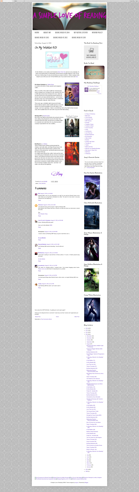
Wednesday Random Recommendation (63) (92, 371)
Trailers (87, 145)
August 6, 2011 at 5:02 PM (51, 275)
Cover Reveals (88, 117)
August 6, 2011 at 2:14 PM (51, 265)
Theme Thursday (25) (92, 413)
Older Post (76, 316)
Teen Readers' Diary (43, 213)
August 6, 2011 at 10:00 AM (51, 231)
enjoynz (76, 482)
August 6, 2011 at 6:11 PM (48, 283)
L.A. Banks (44, 144)
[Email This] (51, 181)
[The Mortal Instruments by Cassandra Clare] (45, 479)
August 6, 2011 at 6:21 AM (49, 204)
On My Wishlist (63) (91, 433)
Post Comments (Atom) (46, 319)
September (89, 341)
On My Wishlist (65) (91, 389)
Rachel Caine (46, 115)
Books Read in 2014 (62, 32)
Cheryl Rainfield (90, 167)
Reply (39, 200)
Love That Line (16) (91, 364)
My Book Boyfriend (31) (92, 395)
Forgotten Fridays (89, 124)
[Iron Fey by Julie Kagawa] (76, 477)
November (89, 337)
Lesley (39, 283)
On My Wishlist (41, 259)
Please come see (42, 268)
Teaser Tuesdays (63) (92, 447)
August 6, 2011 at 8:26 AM (57, 220)
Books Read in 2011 (79, 37)
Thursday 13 (88, 143)
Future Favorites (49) (91, 441)
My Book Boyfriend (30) (92, 417)
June (88, 457)
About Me (47, 32)
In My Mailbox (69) (91, 405)
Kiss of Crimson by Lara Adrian (94, 422)
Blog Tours (87, 115)
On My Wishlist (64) (91, 407)
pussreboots (41, 265)
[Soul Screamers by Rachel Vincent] (43, 477)
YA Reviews (88, 153)
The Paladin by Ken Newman (93, 378)
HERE (50, 225)
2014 (87, 328)
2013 (87, 330)
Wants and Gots (89, 146)
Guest (86, 129)
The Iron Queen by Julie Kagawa (94, 437)
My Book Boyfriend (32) (92, 368)
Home (37, 32)
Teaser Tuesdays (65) (92, 376)
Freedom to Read (89, 126)
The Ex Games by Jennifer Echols (94, 445)
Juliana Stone (50, 84)
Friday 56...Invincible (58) (92, 435)
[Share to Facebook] (56, 181)
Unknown (40, 204)
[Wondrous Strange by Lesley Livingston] (92, 477)
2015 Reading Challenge (93, 86)
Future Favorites (89, 127)
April (88, 461)
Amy (90, 88)
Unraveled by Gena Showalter (93, 396)
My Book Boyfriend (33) (92, 352)
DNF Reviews (88, 120)
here (77, 76)
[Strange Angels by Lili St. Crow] (63, 479)
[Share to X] (54, 181)
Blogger (86, 482)
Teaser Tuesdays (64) (92, 424)
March (88, 462)
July (88, 455)
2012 (87, 332)
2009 (87, 471)
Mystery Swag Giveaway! (92, 431)
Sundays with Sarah (89, 141)
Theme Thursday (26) (92, 393)
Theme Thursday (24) (92, 439)
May (88, 459)
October (89, 339)
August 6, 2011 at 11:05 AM (51, 252)
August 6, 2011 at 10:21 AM (53, 244)
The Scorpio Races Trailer (92, 411)
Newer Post (37, 316)
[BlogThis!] (53, 181)
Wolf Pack (87, 151)
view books (99, 93)
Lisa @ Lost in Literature (44, 220)
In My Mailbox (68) (91, 429)
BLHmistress (41, 252)
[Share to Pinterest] (57, 181)
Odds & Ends (88, 138)
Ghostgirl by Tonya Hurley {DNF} (94, 415)
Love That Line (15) (91, 409)
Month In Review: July (92, 449)
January (89, 466)
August (88, 343)
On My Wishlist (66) (91, 362)
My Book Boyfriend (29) (92, 443)
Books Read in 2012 (60, 37)
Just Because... (88, 131)
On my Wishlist (42, 237)
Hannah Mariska (42, 244)
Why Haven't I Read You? (91, 150)
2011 (87, 334)
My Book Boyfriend (89, 134)
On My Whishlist (42, 183)
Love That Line (88, 132)
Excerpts (87, 122)
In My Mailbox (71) (91, 360)
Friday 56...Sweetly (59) (92, 391)
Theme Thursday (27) (92, 366)
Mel (39, 193)
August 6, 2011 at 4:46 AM (46, 193)
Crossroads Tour (89, 119)
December (89, 336)
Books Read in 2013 (42, 37)
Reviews (87, 139)
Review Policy (97, 32)
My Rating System (81, 32)
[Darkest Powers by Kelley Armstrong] (61, 477)
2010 (87, 469)
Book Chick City (61, 72)
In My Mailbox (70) (91, 387)
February (89, 465)
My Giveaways (88, 136)
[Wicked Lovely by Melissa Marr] (79, 479)
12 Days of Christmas (90, 113)
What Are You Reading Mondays (92, 148)
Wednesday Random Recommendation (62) (92, 420)
